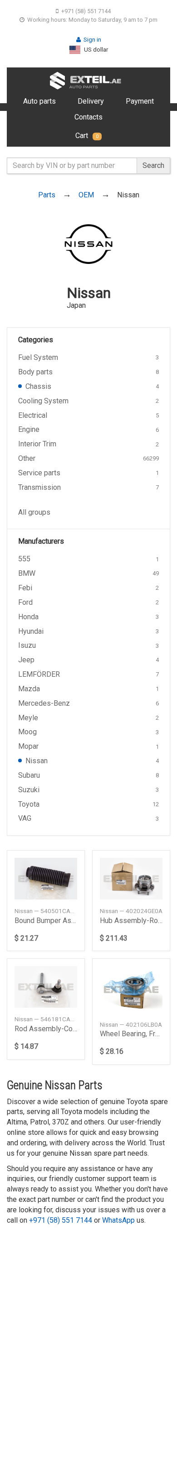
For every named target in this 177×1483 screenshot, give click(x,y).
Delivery (91, 101)
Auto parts (39, 101)
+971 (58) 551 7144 (86, 11)
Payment (140, 101)
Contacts (88, 117)
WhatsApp (118, 1220)
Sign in (92, 39)
